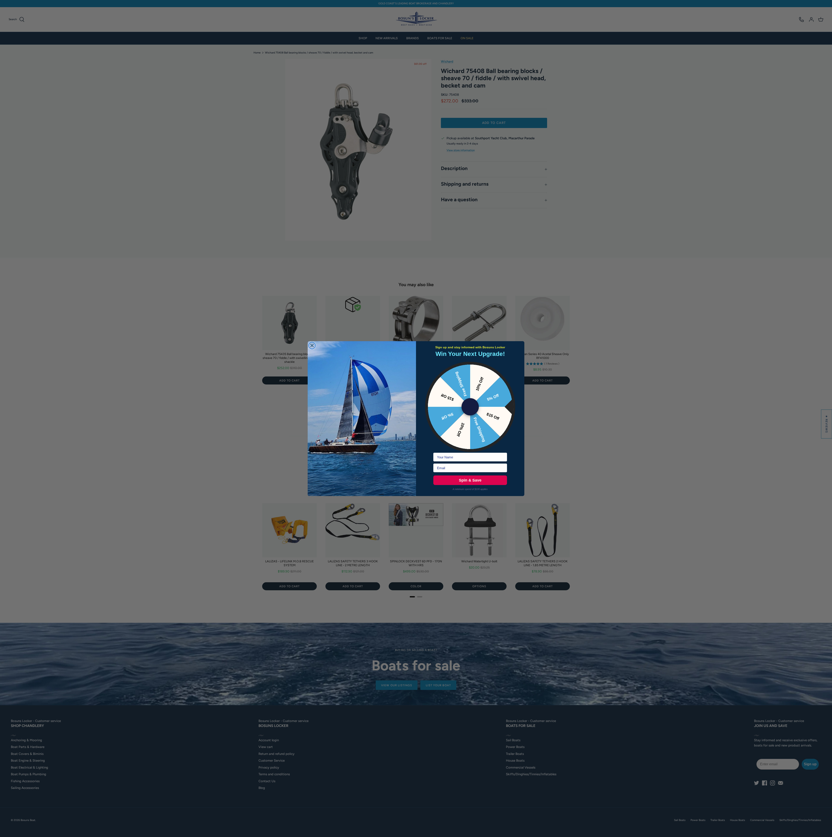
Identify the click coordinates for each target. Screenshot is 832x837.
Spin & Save (470, 480)
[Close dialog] (312, 345)
